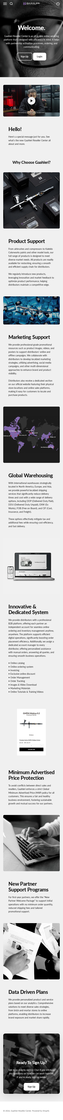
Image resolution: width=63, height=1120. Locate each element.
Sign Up (24, 56)
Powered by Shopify (40, 1111)
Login (39, 56)
